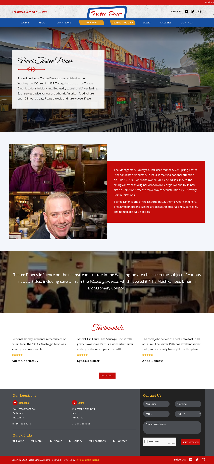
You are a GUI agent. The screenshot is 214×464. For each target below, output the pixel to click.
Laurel (81, 402)
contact (187, 22)
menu (146, 22)
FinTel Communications (87, 459)
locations (64, 22)
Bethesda (23, 402)
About (43, 22)
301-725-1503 (82, 423)
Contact (122, 441)
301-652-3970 (23, 423)
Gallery (165, 22)
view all (107, 375)
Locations (99, 441)
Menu (39, 441)
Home (25, 22)
